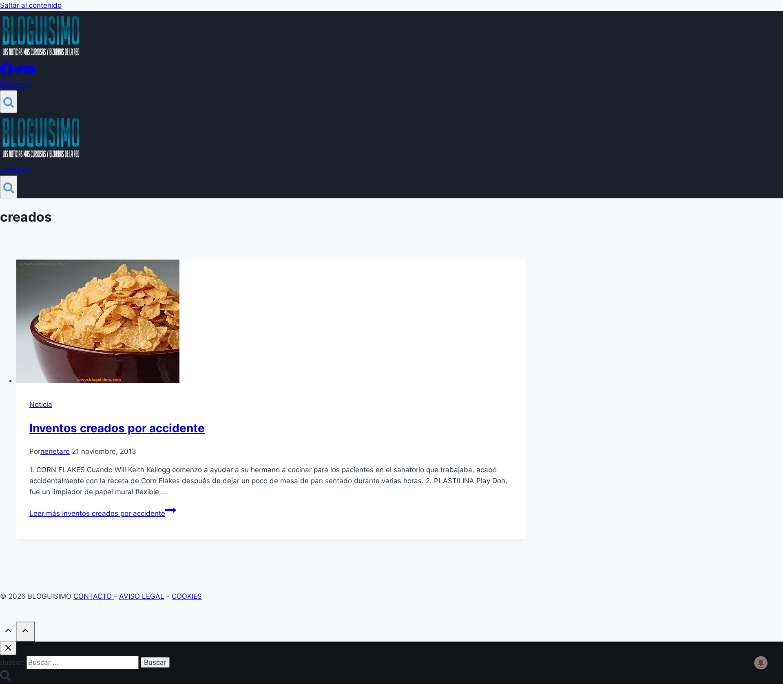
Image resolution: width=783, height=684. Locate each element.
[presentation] (271, 323)
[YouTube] (29, 73)
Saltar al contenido (31, 5)
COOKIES (187, 596)
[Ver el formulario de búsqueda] (8, 101)
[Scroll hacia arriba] (8, 632)
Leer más (97, 513)
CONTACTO (93, 596)
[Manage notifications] (761, 662)
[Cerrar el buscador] (8, 648)
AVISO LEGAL (141, 596)
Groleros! (15, 84)
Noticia (40, 404)
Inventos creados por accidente (117, 428)
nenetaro (55, 451)
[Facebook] (6, 73)
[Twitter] (18, 73)
